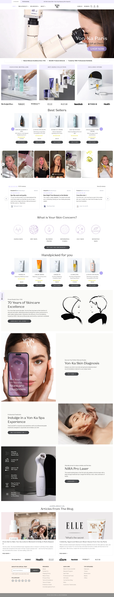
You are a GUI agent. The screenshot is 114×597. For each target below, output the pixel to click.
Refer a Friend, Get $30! (69, 569)
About (44, 569)
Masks (85, 575)
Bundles (79, 6)
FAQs (64, 582)
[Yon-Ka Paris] (57, 6)
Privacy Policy (46, 578)
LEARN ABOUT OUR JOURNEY (18, 321)
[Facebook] (13, 581)
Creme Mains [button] (39, 274)
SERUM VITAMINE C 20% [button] (21, 130)
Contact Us (45, 571)
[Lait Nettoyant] (74, 120)
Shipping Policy (47, 573)
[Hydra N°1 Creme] (57, 120)
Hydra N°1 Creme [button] (57, 129)
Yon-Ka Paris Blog (68, 580)
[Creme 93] (21, 265)
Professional (25, 1)
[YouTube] (26, 581)
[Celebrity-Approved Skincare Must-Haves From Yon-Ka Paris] (85, 525)
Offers (85, 578)
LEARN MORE (71, 481)
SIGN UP (35, 570)
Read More (6, 553)
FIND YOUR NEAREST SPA (17, 432)
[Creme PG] (57, 265)
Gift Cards (66, 578)
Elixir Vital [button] (75, 274)
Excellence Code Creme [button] (92, 130)
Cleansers (86, 569)
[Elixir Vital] (74, 265)
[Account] (94, 6)
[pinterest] (22, 581)
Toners (86, 571)
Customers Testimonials (69, 584)
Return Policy (46, 575)
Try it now (70, 374)
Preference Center (47, 584)
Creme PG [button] (57, 274)
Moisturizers (87, 573)
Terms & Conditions (48, 580)
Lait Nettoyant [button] (74, 129)
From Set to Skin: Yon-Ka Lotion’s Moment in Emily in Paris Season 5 (28, 543)
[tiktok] (29, 581)
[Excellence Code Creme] (92, 120)
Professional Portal (68, 575)
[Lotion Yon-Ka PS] (39, 120)
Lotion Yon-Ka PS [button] (39, 129)
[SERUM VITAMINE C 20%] (21, 120)
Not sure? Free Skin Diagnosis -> (57, 247)
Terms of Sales (47, 582)
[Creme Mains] (39, 265)
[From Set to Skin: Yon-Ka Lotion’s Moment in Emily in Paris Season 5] (28, 525)
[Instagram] (19, 581)
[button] (15, 6)
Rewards (86, 6)
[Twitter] (16, 581)
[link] (24, 206)
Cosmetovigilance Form (49, 586)
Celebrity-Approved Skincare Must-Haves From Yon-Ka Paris (83, 542)
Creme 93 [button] (21, 274)
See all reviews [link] (101, 186)
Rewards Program (68, 571)
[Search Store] (91, 6)
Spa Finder (66, 573)
